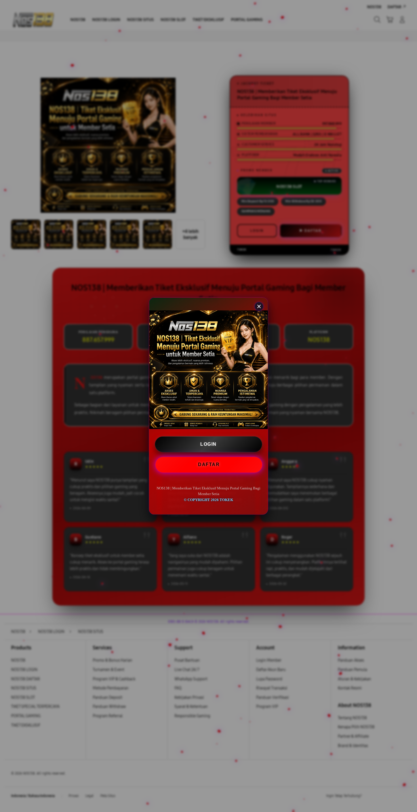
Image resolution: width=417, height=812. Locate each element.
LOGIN (208, 444)
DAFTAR (208, 464)
